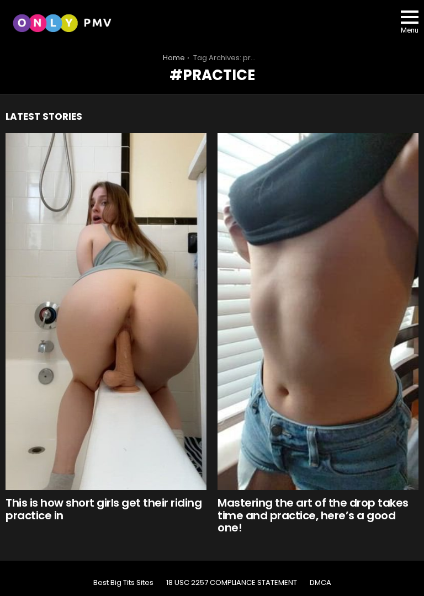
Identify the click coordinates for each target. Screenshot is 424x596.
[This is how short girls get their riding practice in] (106, 311)
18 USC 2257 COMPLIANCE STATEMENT (231, 582)
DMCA (320, 582)
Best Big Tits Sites (123, 582)
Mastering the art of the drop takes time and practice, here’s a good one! (313, 515)
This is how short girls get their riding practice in (104, 509)
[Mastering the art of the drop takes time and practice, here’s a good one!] (318, 311)
